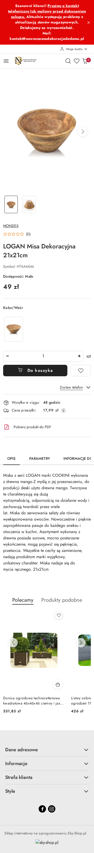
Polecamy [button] (22, 600)
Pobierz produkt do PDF (32, 427)
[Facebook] (42, 809)
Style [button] (10, 791)
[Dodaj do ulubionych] (80, 370)
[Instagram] (51, 809)
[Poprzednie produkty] (13, 642)
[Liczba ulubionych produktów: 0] (76, 61)
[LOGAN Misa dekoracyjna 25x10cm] (13, 329)
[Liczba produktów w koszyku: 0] (85, 61)
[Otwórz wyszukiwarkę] (68, 61)
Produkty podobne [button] (61, 600)
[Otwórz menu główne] (6, 61)
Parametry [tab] (39, 458)
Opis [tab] (11, 458)
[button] (83, 132)
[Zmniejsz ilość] (7, 356)
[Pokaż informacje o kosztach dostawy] (63, 410)
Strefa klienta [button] (18, 777)
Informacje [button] (16, 763)
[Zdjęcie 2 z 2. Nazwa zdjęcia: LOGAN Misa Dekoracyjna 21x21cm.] (29, 204)
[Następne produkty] (81, 642)
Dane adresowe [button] (21, 749)
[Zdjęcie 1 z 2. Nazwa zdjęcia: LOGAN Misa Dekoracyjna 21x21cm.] (11, 204)
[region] (13, 329)
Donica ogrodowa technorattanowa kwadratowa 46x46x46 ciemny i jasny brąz (33, 700)
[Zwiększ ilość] (79, 356)
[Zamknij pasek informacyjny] (88, 22)
